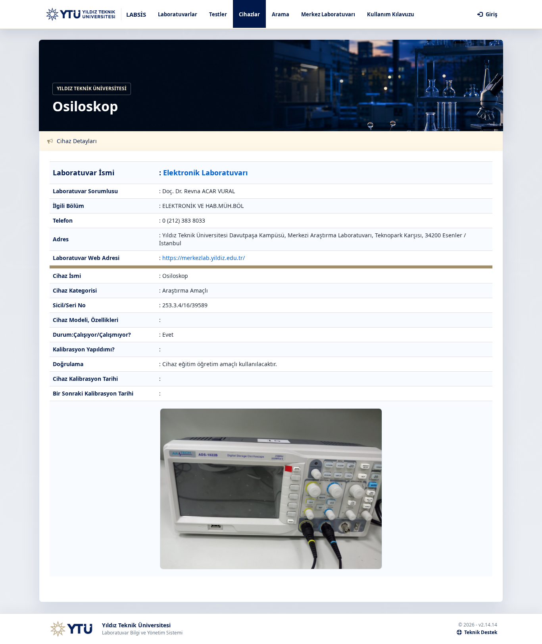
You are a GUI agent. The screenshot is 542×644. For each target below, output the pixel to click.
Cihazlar (249, 14)
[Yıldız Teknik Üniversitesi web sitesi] (71, 628)
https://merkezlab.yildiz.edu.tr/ (203, 258)
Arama (280, 14)
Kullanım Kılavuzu (390, 14)
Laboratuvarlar (177, 14)
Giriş (490, 14)
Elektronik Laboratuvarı (205, 172)
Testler (218, 14)
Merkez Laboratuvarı (328, 14)
